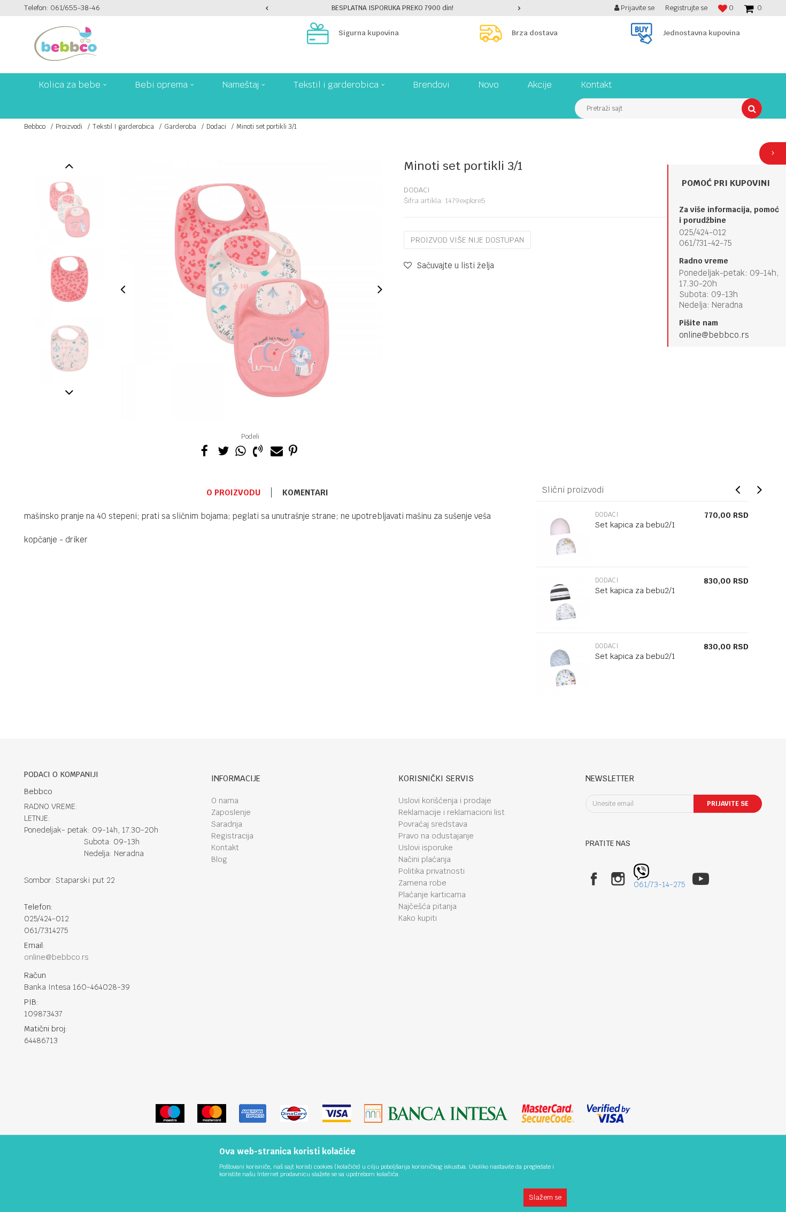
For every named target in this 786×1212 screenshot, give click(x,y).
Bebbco (34, 126)
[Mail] (275, 449)
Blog (219, 859)
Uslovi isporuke (425, 847)
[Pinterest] (293, 449)
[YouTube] (700, 879)
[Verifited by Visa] (608, 1113)
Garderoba (180, 126)
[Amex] (252, 1113)
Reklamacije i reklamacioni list (451, 812)
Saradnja (226, 824)
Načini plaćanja (424, 859)
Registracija (232, 836)
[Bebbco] (65, 43)
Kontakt (225, 847)
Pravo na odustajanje (436, 836)
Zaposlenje (231, 812)
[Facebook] (205, 449)
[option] (393, 8)
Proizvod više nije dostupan (467, 240)
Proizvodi (69, 126)
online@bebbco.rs (714, 335)
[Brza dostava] (493, 33)
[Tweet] (222, 449)
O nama (224, 800)
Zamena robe (422, 883)
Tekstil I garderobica (123, 126)
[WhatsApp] (240, 449)
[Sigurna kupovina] (320, 33)
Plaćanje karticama (432, 894)
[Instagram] (618, 879)
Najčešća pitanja (427, 906)
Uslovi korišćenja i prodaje (444, 800)
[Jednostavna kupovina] (644, 33)
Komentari (305, 492)
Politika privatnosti (431, 871)
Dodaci (216, 126)
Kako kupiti (417, 918)
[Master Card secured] (547, 1113)
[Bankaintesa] (436, 1113)
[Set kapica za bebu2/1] (563, 536)
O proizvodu (233, 492)
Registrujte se (686, 7)
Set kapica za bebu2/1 (635, 525)
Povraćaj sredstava (432, 824)
